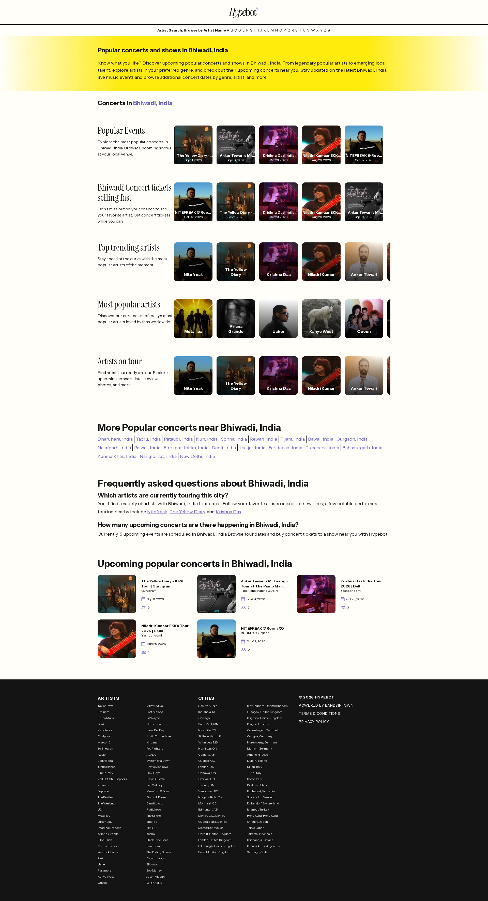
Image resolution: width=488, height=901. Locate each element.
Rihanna (103, 785)
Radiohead (153, 809)
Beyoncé (103, 791)
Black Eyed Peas (157, 840)
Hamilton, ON (207, 748)
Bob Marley (154, 870)
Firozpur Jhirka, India (186, 447)
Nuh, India (207, 439)
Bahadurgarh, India (362, 447)
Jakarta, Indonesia (259, 834)
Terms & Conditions (319, 713)
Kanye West (106, 876)
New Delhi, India (197, 456)
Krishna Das (228, 512)
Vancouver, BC (208, 791)
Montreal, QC (207, 803)
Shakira (151, 822)
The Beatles (105, 797)
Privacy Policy (314, 721)
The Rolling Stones (158, 852)
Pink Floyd (153, 773)
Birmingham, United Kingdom (267, 706)
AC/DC (151, 754)
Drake (102, 724)
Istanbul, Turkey (258, 809)
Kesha (150, 834)
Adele (101, 754)
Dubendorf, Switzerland (263, 803)
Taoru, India (148, 439)
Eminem (103, 712)
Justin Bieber (106, 767)
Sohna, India (234, 439)
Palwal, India (147, 447)
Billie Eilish (105, 840)
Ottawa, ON (206, 779)
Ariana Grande (108, 834)
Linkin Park (105, 773)
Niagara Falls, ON (210, 797)
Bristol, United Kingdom (214, 852)
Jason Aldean (155, 876)
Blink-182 (152, 828)
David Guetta (155, 779)
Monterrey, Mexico (210, 828)
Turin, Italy (254, 773)
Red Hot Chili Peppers (112, 779)
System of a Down (158, 761)
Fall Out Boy (154, 785)
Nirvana (152, 742)
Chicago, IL (205, 718)
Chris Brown (154, 724)
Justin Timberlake (158, 736)
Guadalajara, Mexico (212, 822)
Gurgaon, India (352, 439)
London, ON (206, 767)
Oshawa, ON (207, 773)
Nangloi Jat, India (158, 456)
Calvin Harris (155, 858)
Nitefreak (157, 512)
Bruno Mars (106, 718)
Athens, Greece (257, 754)
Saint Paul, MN (208, 724)
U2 (100, 809)
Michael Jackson (109, 846)
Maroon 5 (104, 742)
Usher (102, 864)
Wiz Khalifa (154, 882)
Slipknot (152, 864)
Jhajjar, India (252, 447)
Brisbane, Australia (260, 840)
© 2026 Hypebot (316, 697)
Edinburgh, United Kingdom (217, 846)
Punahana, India (322, 447)
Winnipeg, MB (208, 742)
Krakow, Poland (257, 785)
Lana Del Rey (155, 730)
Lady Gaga (105, 761)
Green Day (105, 822)
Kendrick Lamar (109, 852)
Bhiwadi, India (153, 103)
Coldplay (104, 736)
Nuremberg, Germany (262, 742)
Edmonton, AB (208, 809)
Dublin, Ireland (257, 761)
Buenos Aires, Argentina (263, 846)
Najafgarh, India (114, 447)
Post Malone (154, 712)
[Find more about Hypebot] (244, 12)
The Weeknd (106, 803)
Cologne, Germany (259, 736)
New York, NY (207, 706)
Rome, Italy (254, 779)
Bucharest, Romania (261, 791)
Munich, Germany (259, 748)
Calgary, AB (206, 754)
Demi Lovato (154, 803)
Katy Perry (105, 730)
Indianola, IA (206, 712)
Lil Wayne (153, 718)
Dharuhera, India (115, 439)
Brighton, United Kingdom (264, 718)
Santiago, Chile (257, 852)
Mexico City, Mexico (211, 815)
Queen (102, 882)
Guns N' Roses (156, 797)
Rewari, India (263, 439)
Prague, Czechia (258, 724)
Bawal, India (320, 439)
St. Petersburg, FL (210, 736)
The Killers (153, 815)
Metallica (104, 815)
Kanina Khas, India (117, 456)
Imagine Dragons (109, 828)
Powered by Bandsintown (326, 705)
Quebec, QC (206, 761)
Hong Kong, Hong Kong (262, 815)
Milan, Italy (254, 767)
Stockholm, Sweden (260, 797)
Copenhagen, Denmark (263, 730)
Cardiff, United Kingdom (214, 834)
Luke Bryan (154, 846)
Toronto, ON (206, 785)
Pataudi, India (178, 439)
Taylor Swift (105, 706)
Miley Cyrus (154, 706)
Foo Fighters (154, 748)
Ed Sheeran (105, 748)
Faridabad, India (285, 447)
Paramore (104, 870)
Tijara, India (292, 439)
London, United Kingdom (215, 840)
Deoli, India (224, 447)
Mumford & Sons (157, 791)
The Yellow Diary (187, 512)
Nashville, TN (207, 730)
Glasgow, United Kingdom (264, 712)
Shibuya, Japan (257, 822)
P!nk (101, 858)
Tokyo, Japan (255, 828)
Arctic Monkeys (157, 767)
